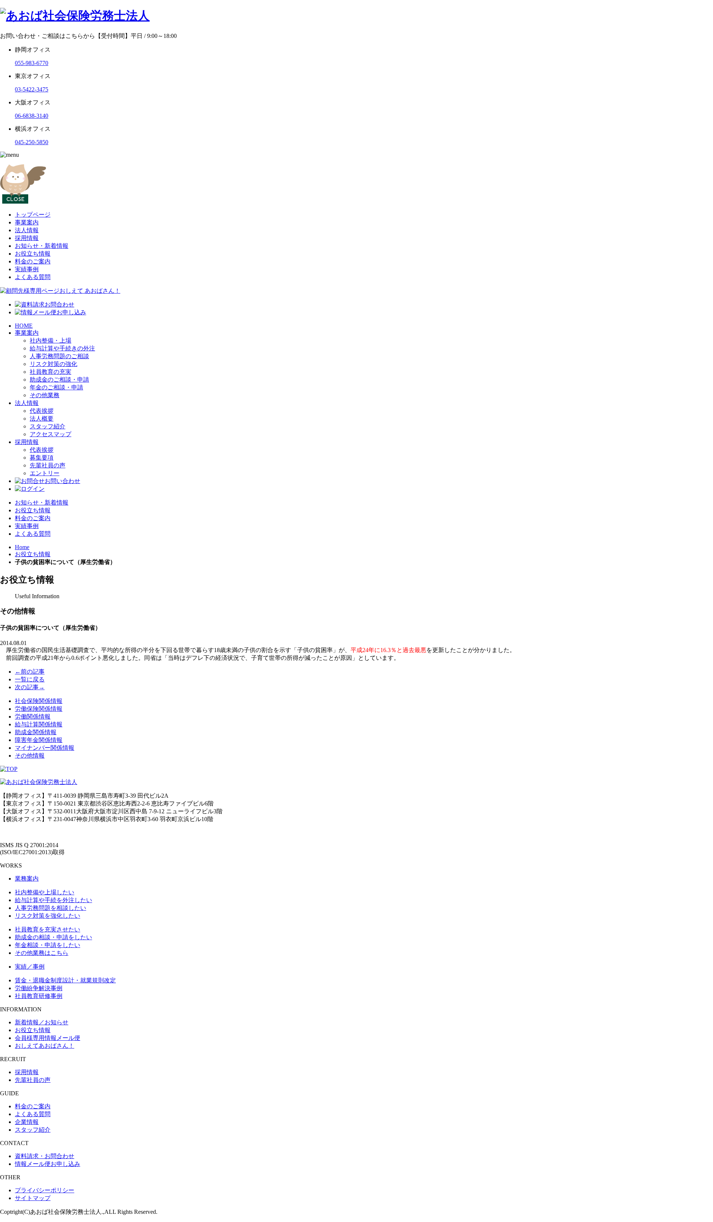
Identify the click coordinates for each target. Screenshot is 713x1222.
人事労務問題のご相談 (59, 356)
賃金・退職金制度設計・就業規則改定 (65, 980)
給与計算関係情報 (38, 724)
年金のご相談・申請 (56, 387)
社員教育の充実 (50, 372)
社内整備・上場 (50, 340)
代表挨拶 (41, 411)
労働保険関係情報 (38, 709)
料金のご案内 (33, 261)
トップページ (33, 214)
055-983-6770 (31, 63)
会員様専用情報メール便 (47, 1038)
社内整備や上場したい (44, 892)
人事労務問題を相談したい (50, 908)
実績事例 (27, 269)
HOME (24, 325)
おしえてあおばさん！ (44, 1046)
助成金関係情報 (35, 732)
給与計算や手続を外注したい (53, 900)
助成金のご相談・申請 (59, 379)
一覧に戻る (30, 679)
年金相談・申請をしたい (47, 945)
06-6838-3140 (31, 116)
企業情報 (27, 1122)
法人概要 (41, 418)
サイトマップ (33, 1198)
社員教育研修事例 (38, 996)
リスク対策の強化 (53, 364)
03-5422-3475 (31, 89)
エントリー (44, 473)
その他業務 (44, 395)
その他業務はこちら (41, 953)
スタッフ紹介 (47, 426)
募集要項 (41, 457)
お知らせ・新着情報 (41, 246)
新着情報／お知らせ (41, 1022)
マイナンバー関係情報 (44, 748)
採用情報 (27, 238)
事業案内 (27, 222)
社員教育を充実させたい (47, 929)
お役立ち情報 (33, 253)
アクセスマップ (50, 434)
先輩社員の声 (47, 465)
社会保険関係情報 (38, 701)
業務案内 (27, 878)
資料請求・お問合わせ (44, 1156)
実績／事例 (30, 966)
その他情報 (30, 755)
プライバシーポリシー (44, 1190)
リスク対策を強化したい (47, 916)
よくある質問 (33, 277)
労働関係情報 (33, 716)
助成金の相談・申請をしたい (53, 937)
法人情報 (27, 230)
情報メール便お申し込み (47, 1164)
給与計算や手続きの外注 (62, 348)
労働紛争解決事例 (38, 988)
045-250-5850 (31, 142)
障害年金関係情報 (38, 740)
